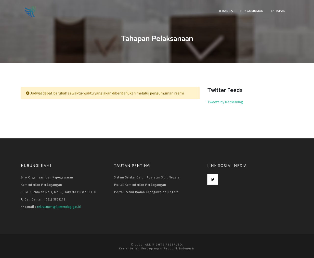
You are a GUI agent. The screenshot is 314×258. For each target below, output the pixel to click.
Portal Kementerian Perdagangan (140, 185)
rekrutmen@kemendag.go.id (59, 207)
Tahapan (278, 11)
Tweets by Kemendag (225, 101)
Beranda (225, 11)
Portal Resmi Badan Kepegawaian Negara (146, 192)
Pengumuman (251, 11)
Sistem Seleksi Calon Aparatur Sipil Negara (147, 177)
